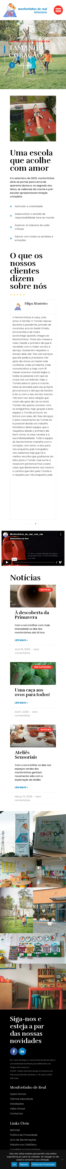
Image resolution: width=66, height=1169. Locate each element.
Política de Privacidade (43, 1164)
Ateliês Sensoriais (26, 755)
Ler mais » (21, 640)
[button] (58, 10)
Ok (14, 1164)
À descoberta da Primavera (32, 615)
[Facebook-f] (14, 1051)
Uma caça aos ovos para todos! (32, 692)
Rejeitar (24, 1164)
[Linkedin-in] (22, 1051)
